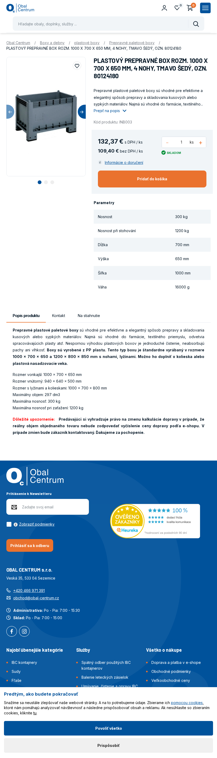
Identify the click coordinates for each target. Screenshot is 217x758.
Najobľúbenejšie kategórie (34, 650)
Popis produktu (26, 315)
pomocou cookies (187, 702)
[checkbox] (30, 524)
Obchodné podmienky (171, 671)
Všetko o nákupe (164, 650)
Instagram (24, 632)
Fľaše (16, 680)
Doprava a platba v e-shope (176, 662)
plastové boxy (87, 42)
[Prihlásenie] (164, 8)
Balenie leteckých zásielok (105, 677)
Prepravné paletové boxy (132, 42)
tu (35, 713)
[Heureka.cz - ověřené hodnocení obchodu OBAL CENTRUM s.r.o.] (155, 520)
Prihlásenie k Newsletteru (29, 493)
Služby (83, 650)
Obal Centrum (18, 42)
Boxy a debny (52, 42)
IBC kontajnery (24, 662)
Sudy (16, 671)
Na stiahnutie (89, 315)
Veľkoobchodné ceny (170, 680)
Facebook (11, 632)
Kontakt (58, 315)
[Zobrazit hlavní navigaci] (205, 8)
